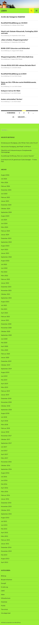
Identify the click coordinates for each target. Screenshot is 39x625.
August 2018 (5, 413)
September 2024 (6, 212)
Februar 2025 (5, 197)
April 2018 (4, 421)
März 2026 (4, 182)
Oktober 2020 (5, 331)
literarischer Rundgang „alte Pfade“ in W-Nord (16, 146)
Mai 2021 (4, 309)
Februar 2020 (5, 354)
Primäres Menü (36, 10)
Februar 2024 (5, 231)
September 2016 (6, 469)
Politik (3, 605)
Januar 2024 (5, 234)
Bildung (3, 576)
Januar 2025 (5, 201)
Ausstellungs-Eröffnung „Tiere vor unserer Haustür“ (17, 156)
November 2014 (6, 551)
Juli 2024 (4, 220)
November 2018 (6, 402)
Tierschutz (4, 609)
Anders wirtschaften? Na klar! (11, 99)
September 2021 (6, 298)
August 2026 (5, 175)
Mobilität (4, 602)
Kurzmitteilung (5, 25)
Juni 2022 (4, 268)
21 (13, 117)
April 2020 (4, 346)
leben (3, 594)
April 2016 (4, 488)
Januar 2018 (5, 432)
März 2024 (4, 227)
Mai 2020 (4, 342)
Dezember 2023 (6, 238)
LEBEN (4, 11)
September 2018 (6, 409)
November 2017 (6, 436)
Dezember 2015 (6, 503)
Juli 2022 (4, 264)
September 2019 (6, 368)
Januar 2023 (5, 253)
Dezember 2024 (6, 205)
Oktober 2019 (5, 365)
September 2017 (6, 443)
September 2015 (6, 514)
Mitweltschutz (5, 598)
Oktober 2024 (5, 208)
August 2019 (5, 372)
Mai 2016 (4, 484)
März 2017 (4, 458)
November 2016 (6, 462)
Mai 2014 (4, 555)
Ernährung (4, 587)
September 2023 (6, 242)
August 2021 (5, 301)
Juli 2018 (4, 417)
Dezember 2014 (6, 547)
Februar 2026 (5, 186)
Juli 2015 (4, 521)
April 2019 (4, 383)
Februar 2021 (5, 316)
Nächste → (22, 117)
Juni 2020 (4, 339)
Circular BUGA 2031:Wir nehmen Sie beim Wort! (18, 65)
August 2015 (5, 517)
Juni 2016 (4, 480)
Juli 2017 (4, 447)
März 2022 (4, 275)
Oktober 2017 (5, 439)
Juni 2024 (4, 223)
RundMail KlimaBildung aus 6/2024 (13, 74)
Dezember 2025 (6, 190)
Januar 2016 (5, 499)
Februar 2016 (5, 495)
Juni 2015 (4, 525)
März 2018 (4, 424)
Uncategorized (5, 613)
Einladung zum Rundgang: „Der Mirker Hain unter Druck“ (19, 143)
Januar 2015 (5, 544)
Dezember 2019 (6, 361)
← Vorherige (10, 113)
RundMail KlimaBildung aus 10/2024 (14, 23)
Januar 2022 (5, 283)
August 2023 (5, 246)
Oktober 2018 (5, 406)
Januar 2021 (5, 320)
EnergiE (3, 583)
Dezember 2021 (6, 287)
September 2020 (6, 335)
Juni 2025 (4, 193)
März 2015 (4, 536)
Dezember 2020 (6, 324)
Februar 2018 (5, 428)
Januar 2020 (5, 357)
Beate (22, 25)
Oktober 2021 (5, 294)
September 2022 (6, 257)
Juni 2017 (4, 450)
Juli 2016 (4, 476)
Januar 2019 (5, 395)
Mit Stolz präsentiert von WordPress (11, 622)
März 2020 (4, 350)
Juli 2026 (4, 179)
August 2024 (5, 216)
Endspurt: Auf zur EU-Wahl (10, 91)
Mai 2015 (4, 529)
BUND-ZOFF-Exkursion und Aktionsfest (15, 48)
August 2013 (5, 558)
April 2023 (4, 249)
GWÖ (3, 591)
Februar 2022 (5, 279)
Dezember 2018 (6, 398)
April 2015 (4, 532)
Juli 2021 (4, 305)
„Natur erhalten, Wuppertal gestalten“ (14, 40)
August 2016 (5, 473)
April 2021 (4, 313)
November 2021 (6, 290)
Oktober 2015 (5, 510)
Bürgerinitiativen (6, 579)
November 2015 (6, 506)
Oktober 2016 (5, 465)
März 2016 (4, 491)
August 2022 (5, 261)
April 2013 (4, 562)
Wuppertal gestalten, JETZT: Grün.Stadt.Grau (17, 57)
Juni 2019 (4, 376)
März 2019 (4, 387)
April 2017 (4, 454)
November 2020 (6, 328)
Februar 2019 (5, 391)
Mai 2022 (4, 272)
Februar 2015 (5, 540)
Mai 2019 (4, 380)
